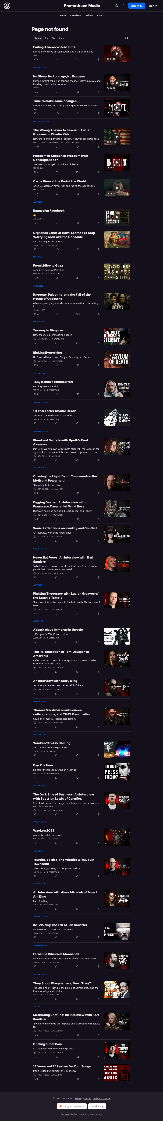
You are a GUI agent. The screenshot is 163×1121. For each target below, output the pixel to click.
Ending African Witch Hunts (54, 47)
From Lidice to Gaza (48, 265)
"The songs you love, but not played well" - (56, 868)
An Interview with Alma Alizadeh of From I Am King (65, 894)
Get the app (97, 1106)
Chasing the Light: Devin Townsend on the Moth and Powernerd (65, 478)
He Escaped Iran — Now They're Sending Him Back (61, 357)
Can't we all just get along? (47, 241)
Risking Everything (47, 352)
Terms (87, 1098)
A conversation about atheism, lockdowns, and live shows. (65, 958)
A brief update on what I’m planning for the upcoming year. (65, 105)
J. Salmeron (53, 142)
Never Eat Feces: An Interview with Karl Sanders (63, 559)
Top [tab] (46, 38)
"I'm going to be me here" (47, 484)
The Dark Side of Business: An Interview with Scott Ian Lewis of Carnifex (63, 796)
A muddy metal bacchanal (47, 834)
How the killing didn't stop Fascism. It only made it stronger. (66, 138)
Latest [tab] (38, 38)
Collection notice (101, 1098)
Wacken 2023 (43, 830)
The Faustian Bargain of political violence (55, 164)
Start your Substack (73, 1106)
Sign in (153, 5)
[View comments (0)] (57, 59)
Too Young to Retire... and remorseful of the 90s (59, 685)
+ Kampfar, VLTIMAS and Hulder (50, 634)
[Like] (35, 343)
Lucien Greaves (71, 142)
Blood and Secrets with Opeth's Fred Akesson (60, 442)
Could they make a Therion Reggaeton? (54, 718)
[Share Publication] (124, 6)
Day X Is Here (43, 765)
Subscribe (137, 5)
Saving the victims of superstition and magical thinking (63, 51)
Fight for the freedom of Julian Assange (54, 769)
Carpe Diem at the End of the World (59, 181)
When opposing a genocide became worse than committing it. (66, 305)
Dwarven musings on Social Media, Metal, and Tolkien (62, 510)
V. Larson (56, 456)
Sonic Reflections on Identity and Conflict (65, 528)
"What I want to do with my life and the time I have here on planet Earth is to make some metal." (65, 567)
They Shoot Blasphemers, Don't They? (62, 983)
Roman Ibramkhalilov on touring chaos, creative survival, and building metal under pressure (67, 82)
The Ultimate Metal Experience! (50, 747)
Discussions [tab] (58, 38)
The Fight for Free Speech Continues (53, 415)
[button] (63, 15)
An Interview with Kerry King (55, 681)
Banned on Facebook (49, 210)
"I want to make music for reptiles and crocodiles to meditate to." (66, 1025)
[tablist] (49, 38)
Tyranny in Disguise (48, 330)
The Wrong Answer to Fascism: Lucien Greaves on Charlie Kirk (62, 132)
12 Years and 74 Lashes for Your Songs (62, 1066)
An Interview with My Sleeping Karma (53, 1048)
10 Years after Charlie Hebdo (55, 411)
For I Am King (40, 900)
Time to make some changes (55, 101)
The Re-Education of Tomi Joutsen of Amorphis (61, 654)
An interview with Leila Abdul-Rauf (52, 532)
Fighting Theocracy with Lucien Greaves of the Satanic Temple (66, 596)
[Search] (117, 6)
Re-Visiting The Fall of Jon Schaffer (60, 925)
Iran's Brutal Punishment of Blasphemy (54, 1070)
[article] (81, 53)
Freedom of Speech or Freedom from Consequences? (60, 158)
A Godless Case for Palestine (48, 269)
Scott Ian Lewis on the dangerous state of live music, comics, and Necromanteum (66, 804)
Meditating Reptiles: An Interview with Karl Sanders (66, 1017)
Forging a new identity (45, 386)
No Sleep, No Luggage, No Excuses (59, 76)
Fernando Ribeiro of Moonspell (56, 954)
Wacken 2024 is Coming (51, 743)
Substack (66, 1114)
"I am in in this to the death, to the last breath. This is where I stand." (66, 603)
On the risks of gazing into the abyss (53, 929)
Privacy (78, 1098)
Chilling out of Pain (47, 1044)
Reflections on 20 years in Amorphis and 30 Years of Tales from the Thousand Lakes (64, 662)
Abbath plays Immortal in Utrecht (58, 630)
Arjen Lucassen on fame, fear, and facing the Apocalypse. (64, 185)
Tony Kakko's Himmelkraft (53, 382)
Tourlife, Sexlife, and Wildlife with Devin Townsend (63, 862)
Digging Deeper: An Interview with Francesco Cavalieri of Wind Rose (59, 504)
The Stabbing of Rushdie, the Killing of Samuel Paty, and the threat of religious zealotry (65, 989)
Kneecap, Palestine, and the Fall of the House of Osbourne (62, 297)
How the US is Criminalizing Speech (52, 334)
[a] (117, 53)
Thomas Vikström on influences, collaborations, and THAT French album (62, 712)
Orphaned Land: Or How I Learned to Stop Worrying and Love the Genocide (64, 235)
